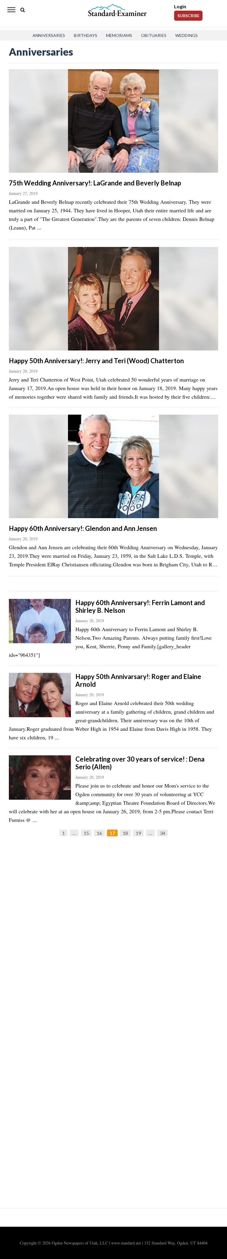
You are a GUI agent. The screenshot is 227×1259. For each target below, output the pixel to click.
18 (125, 833)
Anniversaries (49, 35)
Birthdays (85, 35)
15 (86, 833)
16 (99, 833)
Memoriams (119, 35)
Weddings (186, 35)
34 (162, 833)
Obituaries (153, 35)
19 (138, 833)
